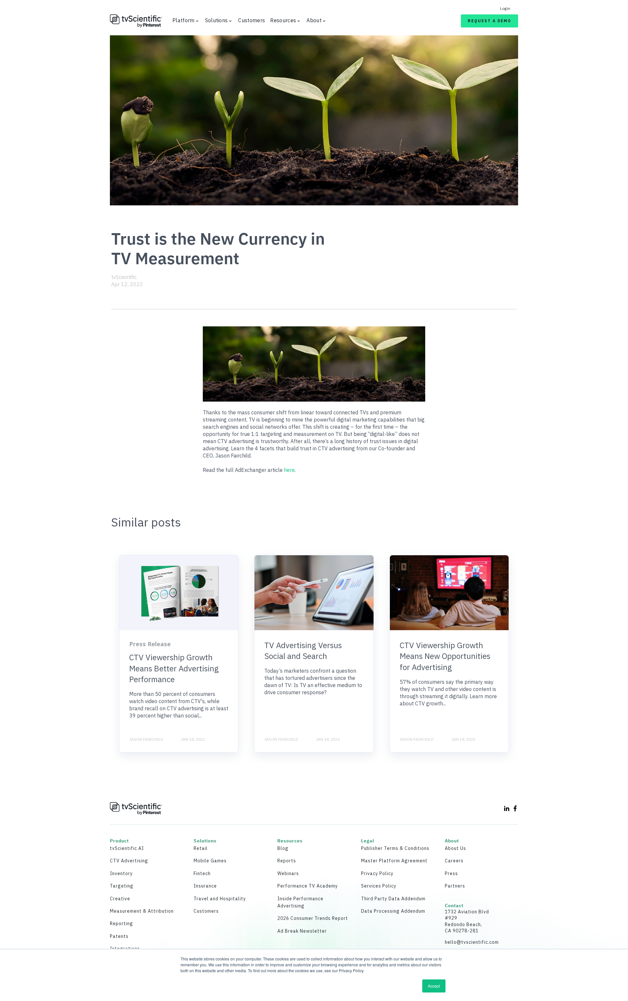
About (314, 20)
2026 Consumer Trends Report (312, 918)
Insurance (205, 886)
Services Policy (378, 886)
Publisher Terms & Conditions (395, 848)
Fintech (202, 873)
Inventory (121, 873)
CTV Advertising (129, 861)
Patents (119, 936)
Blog (282, 848)
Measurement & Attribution (142, 911)
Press (451, 873)
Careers (454, 861)
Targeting (121, 886)
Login (505, 8)
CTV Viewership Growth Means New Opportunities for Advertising (445, 656)
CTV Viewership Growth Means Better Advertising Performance (174, 668)
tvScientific (124, 277)
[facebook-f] (515, 808)
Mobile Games (210, 861)
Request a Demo (489, 20)
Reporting (121, 923)
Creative (120, 899)
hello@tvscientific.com (472, 942)
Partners (455, 886)
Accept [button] (434, 986)
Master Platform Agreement (394, 861)
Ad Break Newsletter (302, 931)
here (289, 470)
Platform (183, 20)
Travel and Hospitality (220, 899)
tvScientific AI (127, 848)
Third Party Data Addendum (393, 899)
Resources (283, 20)
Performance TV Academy (307, 886)
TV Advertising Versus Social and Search (303, 651)
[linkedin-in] (507, 808)
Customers (251, 20)
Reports (286, 861)
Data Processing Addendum (393, 911)
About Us (455, 848)
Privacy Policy (377, 873)
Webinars (288, 873)
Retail (201, 848)
